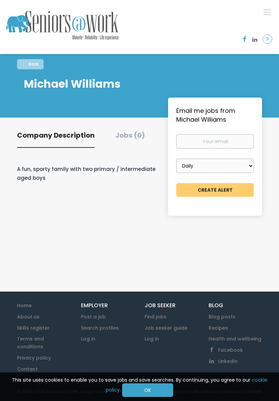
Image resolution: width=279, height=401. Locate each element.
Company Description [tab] (56, 135)
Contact (27, 369)
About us (28, 316)
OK (147, 390)
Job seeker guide (166, 328)
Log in (88, 338)
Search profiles (100, 328)
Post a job (93, 316)
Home (24, 305)
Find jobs (155, 316)
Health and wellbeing (235, 338)
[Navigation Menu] (267, 12)
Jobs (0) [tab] (130, 135)
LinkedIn (228, 361)
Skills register (33, 328)
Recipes (218, 328)
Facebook (230, 350)
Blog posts (222, 316)
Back (33, 64)
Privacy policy (34, 357)
